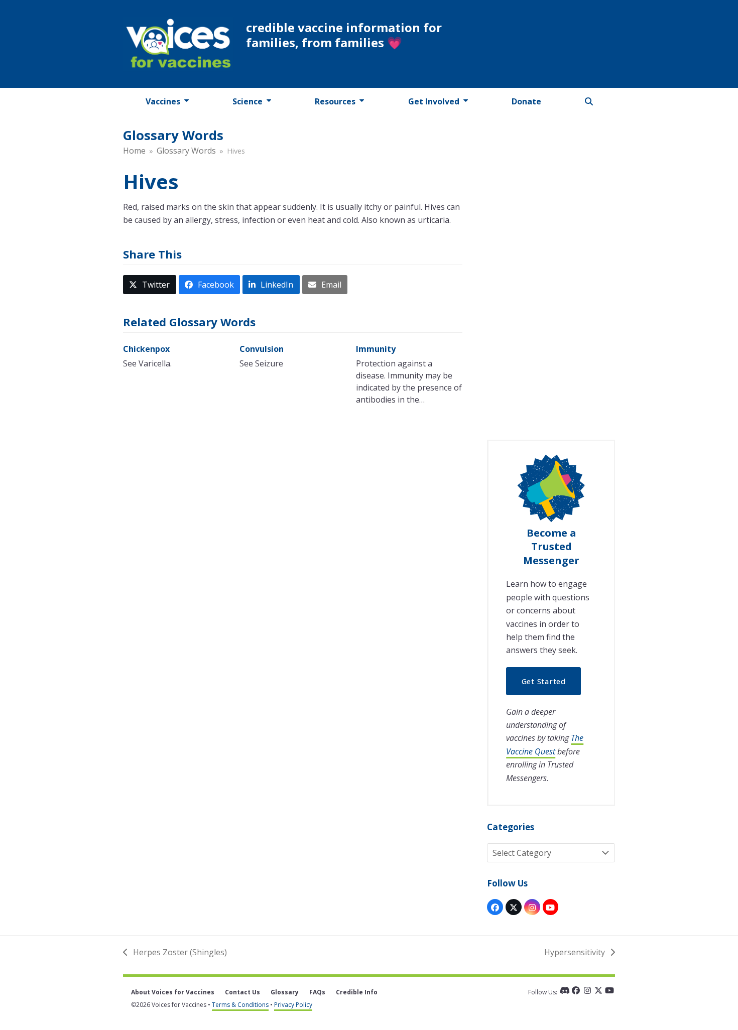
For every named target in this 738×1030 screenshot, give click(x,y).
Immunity (376, 348)
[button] (589, 101)
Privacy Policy (293, 1004)
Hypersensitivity (574, 953)
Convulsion (261, 348)
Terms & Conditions (240, 1004)
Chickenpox (146, 348)
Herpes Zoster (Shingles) (175, 953)
